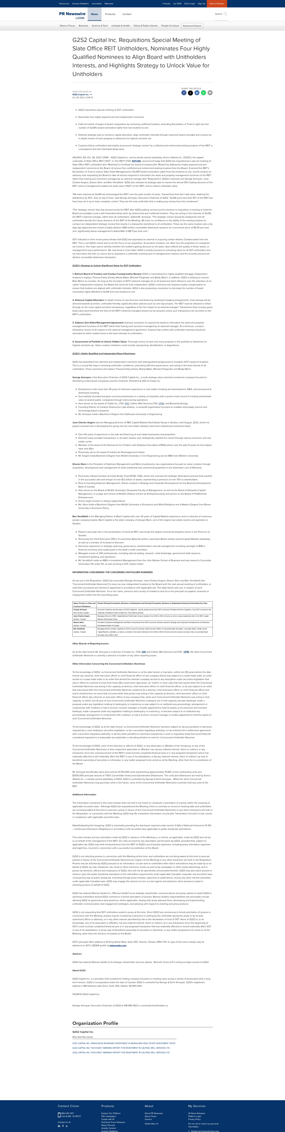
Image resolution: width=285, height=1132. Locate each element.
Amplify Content (108, 1128)
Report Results (108, 1125)
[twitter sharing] (190, 93)
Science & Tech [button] (100, 25)
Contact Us (63, 1122)
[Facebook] (63, 1126)
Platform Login (194, 1116)
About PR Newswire (154, 1113)
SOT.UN (136, 161)
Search (218, 14)
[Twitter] (66, 1126)
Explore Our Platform (111, 1113)
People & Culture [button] (170, 25)
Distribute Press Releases (113, 1122)
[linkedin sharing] (197, 93)
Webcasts (109, 3)
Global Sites (150, 1123)
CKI (127, 403)
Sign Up (201, 3)
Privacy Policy (194, 1119)
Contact (126, 14)
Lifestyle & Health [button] (121, 25)
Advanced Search (192, 25)
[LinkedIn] (59, 1126)
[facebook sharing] (183, 93)
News (94, 14)
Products (110, 14)
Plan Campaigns (108, 1116)
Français (166, 3)
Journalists (97, 3)
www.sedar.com (118, 945)
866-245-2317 (67, 1113)
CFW (161, 403)
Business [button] (83, 25)
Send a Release (217, 3)
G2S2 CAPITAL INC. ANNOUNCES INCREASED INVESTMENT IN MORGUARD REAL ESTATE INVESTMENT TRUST (124, 1043)
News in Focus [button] (67, 25)
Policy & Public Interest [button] (145, 25)
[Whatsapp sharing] (203, 93)
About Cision (150, 1116)
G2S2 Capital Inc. (83, 1032)
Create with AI (107, 1119)
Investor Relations (80, 3)
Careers (148, 1119)
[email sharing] (210, 93)
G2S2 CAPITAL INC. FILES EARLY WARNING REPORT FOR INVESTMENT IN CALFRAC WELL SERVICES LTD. (121, 1048)
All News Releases (196, 1113)
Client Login (189, 3)
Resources (64, 3)
